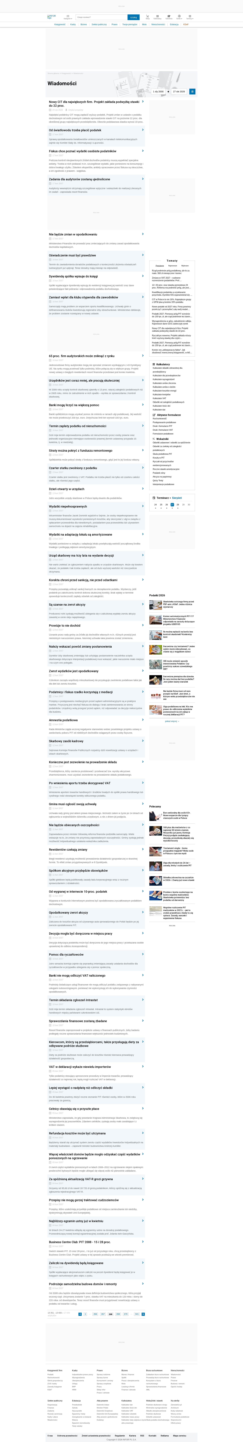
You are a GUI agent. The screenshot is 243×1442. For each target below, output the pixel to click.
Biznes (84, 24)
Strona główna (53, 73)
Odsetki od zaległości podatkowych (168, 402)
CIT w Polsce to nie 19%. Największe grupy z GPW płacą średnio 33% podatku (171, 300)
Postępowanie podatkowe (164, 422)
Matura (75, 1420)
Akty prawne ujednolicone (107, 1417)
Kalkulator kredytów (161, 394)
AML (148, 1390)
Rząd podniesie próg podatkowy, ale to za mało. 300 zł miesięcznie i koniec (170, 272)
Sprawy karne (102, 1378)
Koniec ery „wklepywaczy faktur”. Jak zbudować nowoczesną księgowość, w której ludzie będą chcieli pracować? (172, 351)
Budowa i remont (177, 1384)
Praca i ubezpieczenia (130, 1381)
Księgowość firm (54, 1370)
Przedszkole (77, 1405)
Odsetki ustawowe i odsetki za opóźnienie (171, 443)
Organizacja (52, 1405)
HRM (74, 1390)
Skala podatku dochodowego (157, 1420)
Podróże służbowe (153, 1414)
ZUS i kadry (52, 1384)
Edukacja (174, 24)
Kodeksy (100, 1420)
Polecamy (155, 806)
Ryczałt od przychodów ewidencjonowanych (163, 463)
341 (137, 1314)
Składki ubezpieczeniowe (156, 1411)
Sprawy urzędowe (104, 1384)
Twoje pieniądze (129, 24)
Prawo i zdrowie (103, 1393)
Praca (99, 1387)
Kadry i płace (52, 1417)
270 (125, 1314)
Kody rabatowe (177, 1411)
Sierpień (177, 498)
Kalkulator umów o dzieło (164, 387)
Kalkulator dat (159, 410)
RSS (142, 1435)
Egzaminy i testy (78, 1414)
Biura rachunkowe (154, 1370)
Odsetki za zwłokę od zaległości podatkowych (167, 448)
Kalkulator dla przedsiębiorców (166, 376)
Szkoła (74, 1408)
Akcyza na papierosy (162, 477)
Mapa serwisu (179, 1435)
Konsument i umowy (105, 1381)
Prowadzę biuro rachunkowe (157, 1378)
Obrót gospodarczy (55, 1381)
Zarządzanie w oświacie (81, 1417)
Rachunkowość (160, 418)
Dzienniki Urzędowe (105, 1411)
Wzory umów (176, 1414)
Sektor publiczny (99, 24)
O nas (50, 1435)
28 (178, 505)
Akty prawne (102, 1401)
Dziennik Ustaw (103, 1405)
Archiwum (175, 1408)
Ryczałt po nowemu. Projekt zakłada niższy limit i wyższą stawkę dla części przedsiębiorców (171, 336)
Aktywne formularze (169, 415)
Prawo (114, 24)
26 (167, 505)
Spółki (124, 1378)
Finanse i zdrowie (129, 1390)
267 (103, 1314)
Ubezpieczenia (78, 1381)
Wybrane (185, 266)
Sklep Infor (101, 1390)
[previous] (80, 1314)
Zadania (50, 1411)
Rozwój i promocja (54, 1414)
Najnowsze (172, 266)
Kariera (132, 1435)
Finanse (174, 1381)
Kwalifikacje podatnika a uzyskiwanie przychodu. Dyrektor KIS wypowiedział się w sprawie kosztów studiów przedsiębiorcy (172, 293)
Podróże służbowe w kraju (156, 1405)
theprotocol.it (176, 1420)
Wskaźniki (162, 439)
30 (189, 505)
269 (118, 1314)
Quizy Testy (158, 480)
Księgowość (59, 24)
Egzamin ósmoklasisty (81, 1423)
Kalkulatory (163, 364)
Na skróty (175, 1401)
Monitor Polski (102, 1408)
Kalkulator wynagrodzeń (164, 379)
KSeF (186, 24)
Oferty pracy (176, 1423)
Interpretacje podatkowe (163, 484)
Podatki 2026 (157, 595)
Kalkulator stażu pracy (130, 1417)
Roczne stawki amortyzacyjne (166, 469)
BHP (74, 1387)
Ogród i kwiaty (176, 1387)
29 (183, 505)
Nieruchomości (158, 24)
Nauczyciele (77, 1411)
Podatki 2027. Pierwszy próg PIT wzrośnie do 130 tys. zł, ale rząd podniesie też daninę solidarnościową (171, 315)
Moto (144, 24)
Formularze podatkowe (163, 434)
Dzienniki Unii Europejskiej (107, 1414)
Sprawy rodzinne (103, 1374)
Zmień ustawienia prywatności (96, 1435)
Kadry (73, 24)
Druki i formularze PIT (162, 426)
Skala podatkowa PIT (162, 454)
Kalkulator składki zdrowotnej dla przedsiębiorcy (167, 370)
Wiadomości (78, 73)
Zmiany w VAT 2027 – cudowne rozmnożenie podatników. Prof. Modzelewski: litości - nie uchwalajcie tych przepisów (171, 279)
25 (161, 505)
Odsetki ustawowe (153, 1417)
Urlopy (74, 1384)
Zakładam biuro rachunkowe (157, 1374)
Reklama (165, 1435)
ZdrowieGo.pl (176, 1405)
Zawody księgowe (54, 1387)
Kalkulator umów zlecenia (164, 383)
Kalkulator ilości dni (161, 406)
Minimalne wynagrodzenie (156, 1408)
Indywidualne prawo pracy (82, 1374)
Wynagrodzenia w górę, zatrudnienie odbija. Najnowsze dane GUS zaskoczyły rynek (171, 322)
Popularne (160, 266)
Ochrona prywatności (67, 1435)
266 (95, 1314)
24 (155, 505)
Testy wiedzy (77, 1426)
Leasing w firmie (128, 1387)
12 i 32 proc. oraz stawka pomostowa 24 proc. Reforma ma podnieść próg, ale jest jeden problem (170, 286)
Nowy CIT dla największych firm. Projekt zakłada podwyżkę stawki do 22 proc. (170, 329)
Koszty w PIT (159, 458)
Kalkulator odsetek (129, 1414)
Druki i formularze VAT (163, 430)
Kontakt (152, 1435)
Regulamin (120, 1435)
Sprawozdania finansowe (156, 1387)
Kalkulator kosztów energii (164, 391)
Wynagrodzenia (78, 1378)
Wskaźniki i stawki (154, 1401)
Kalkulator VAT (159, 398)
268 (110, 1314)
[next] (143, 1314)
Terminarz (163, 498)
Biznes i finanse (128, 1374)
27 (172, 505)
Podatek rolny (159, 473)
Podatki (50, 1374)
